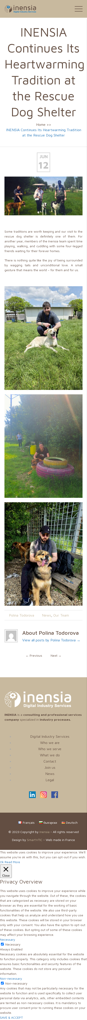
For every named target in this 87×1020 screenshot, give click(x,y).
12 (43, 165)
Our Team (61, 615)
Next (56, 655)
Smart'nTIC (34, 840)
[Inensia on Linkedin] (32, 797)
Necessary (13, 944)
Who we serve (49, 749)
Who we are (50, 743)
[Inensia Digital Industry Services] (37, 707)
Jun (43, 156)
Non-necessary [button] (11, 978)
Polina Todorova (21, 615)
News (46, 615)
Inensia (44, 832)
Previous (34, 655)
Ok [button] (2, 862)
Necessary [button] (7, 939)
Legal (50, 780)
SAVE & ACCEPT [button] (11, 1017)
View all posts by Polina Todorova (51, 640)
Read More (12, 862)
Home (41, 125)
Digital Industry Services (49, 736)
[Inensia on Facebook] (54, 797)
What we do (50, 755)
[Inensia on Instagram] (43, 797)
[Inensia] (18, 8)
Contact (50, 761)
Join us (49, 767)
